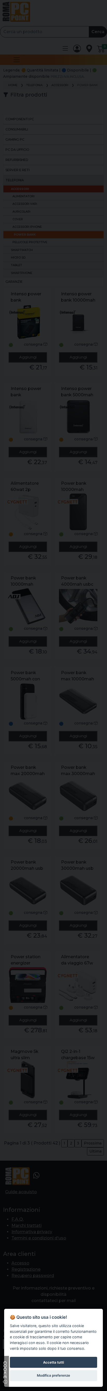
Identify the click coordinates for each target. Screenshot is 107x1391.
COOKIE (5, 1370)
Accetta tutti (53, 1362)
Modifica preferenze (53, 1375)
